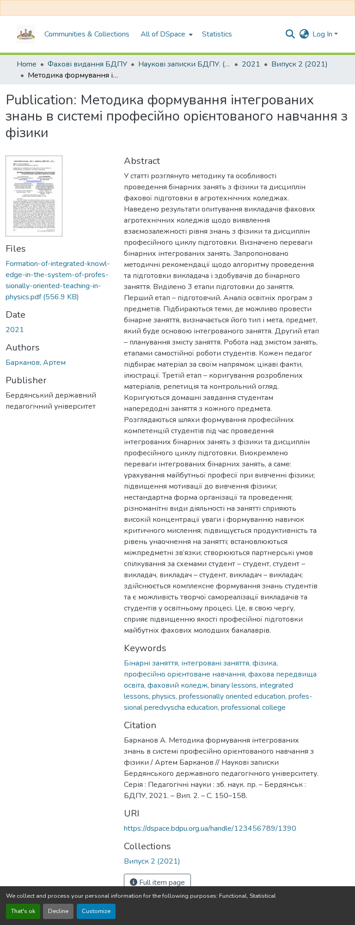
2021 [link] (251, 64)
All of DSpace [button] (163, 34)
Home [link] (27, 64)
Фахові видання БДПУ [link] (87, 64)
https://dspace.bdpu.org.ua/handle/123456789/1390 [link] (210, 828)
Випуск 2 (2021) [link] (299, 64)
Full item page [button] (161, 882)
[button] (26, 34)
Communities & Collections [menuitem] (86, 34)
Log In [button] (323, 34)
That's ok (23, 911)
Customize (96, 911)
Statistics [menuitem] (217, 34)
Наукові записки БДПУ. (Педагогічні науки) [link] (184, 64)
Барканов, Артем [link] (36, 362)
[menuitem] (166, 34)
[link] (59, 280)
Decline (58, 911)
